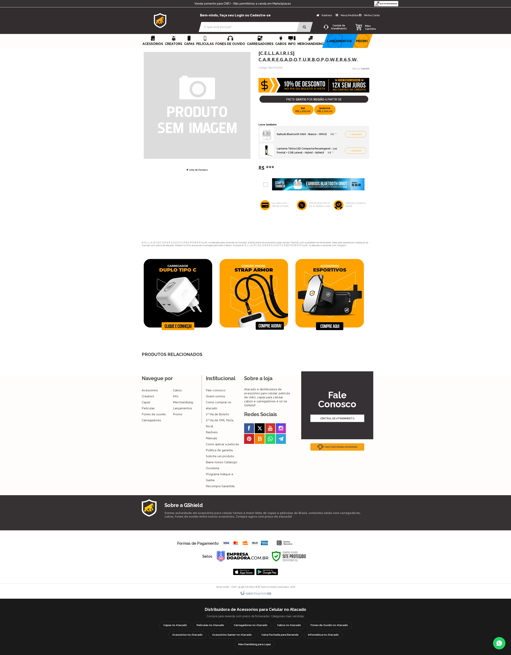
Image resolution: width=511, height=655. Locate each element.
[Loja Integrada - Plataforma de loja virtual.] (256, 593)
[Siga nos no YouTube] (270, 429)
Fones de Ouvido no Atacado (329, 625)
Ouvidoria (212, 468)
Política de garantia (219, 450)
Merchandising (183, 402)
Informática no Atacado (323, 634)
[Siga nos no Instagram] (281, 429)
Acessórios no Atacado (187, 634)
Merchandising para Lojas (254, 644)
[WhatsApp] (499, 643)
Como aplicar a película (222, 444)
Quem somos (215, 396)
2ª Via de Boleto (217, 414)
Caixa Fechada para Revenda (279, 634)
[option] (180, 294)
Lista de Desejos (198, 170)
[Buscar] (304, 27)
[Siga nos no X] (260, 429)
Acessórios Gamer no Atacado (232, 634)
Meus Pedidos (349, 15)
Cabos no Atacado (289, 625)
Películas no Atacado (210, 625)
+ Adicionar (355, 134)
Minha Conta (372, 15)
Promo (177, 414)
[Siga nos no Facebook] (249, 429)
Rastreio (326, 15)
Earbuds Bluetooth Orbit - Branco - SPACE (302, 134)
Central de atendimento (337, 418)
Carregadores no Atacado (250, 625)
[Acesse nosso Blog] (260, 439)
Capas (146, 402)
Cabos (177, 390)
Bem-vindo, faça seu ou (235, 15)
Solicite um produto (220, 456)
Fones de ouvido (154, 414)
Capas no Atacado (175, 625)
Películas (148, 408)
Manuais (211, 438)
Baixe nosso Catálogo (221, 462)
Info (175, 396)
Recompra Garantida (220, 486)
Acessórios (150, 390)
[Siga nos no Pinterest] (249, 439)
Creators (148, 396)
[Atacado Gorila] (160, 20)
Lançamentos (182, 408)
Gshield (365, 68)
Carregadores (151, 420)
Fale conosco (215, 390)
